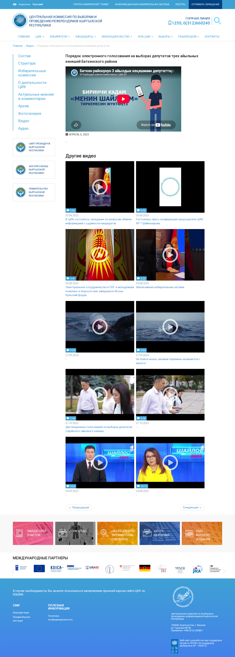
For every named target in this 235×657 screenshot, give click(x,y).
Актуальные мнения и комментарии (36, 96)
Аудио (23, 128)
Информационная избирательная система (142, 4)
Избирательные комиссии (32, 73)
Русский (38, 4)
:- (137, 427)
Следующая (192, 507)
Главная (18, 45)
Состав (24, 56)
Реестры (180, 4)
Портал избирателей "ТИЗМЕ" (91, 4)
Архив (23, 106)
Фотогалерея (29, 113)
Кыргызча (24, 4)
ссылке (18, 594)
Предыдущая (78, 507)
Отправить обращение (205, 4)
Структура (26, 63)
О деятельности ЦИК (32, 84)
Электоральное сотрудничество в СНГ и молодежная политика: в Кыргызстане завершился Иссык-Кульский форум (100, 291)
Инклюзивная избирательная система (160, 287)
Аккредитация (21, 612)
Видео (30, 45)
